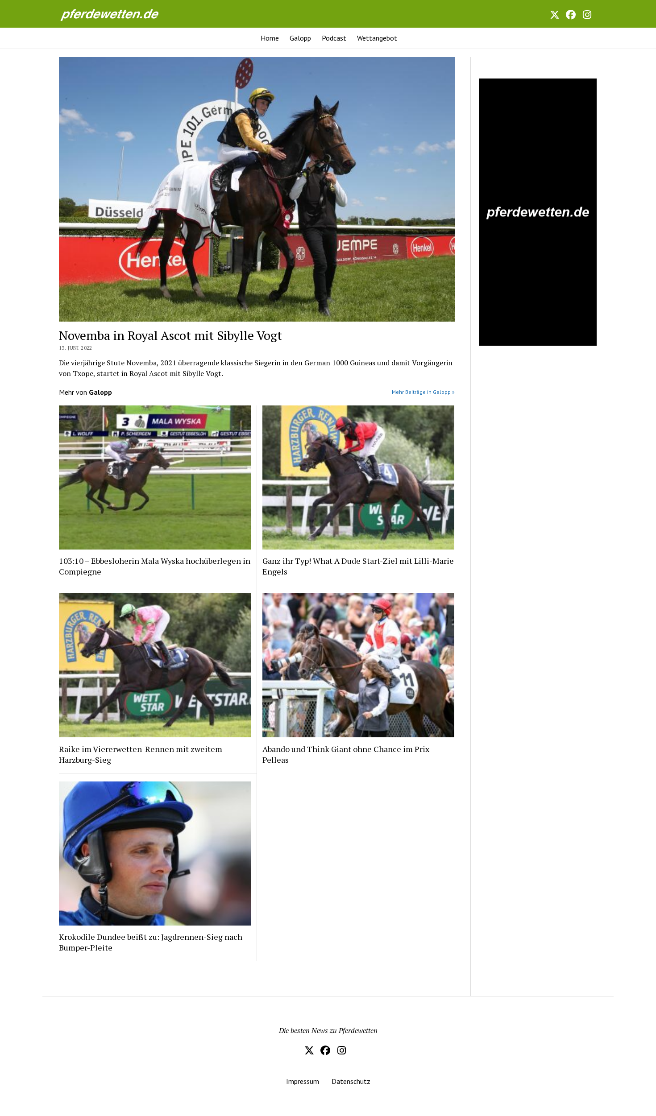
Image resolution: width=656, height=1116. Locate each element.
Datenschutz (351, 1081)
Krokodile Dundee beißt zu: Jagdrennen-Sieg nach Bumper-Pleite (150, 942)
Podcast (334, 37)
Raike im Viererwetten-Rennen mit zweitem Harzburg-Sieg (140, 754)
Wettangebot (377, 37)
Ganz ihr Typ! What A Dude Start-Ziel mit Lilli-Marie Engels (358, 566)
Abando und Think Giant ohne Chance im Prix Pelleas (345, 754)
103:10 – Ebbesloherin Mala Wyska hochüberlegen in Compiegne (154, 566)
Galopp (300, 37)
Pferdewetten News (119, 13)
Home (270, 37)
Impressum (302, 1081)
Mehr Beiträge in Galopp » (423, 392)
